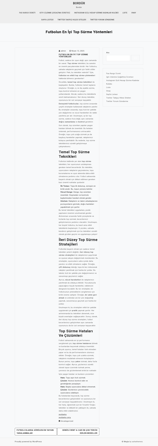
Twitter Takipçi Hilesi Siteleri (72, 20)
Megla (126, 442)
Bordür (79, 3)
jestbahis (63, 414)
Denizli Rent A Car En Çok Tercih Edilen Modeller (79, 431)
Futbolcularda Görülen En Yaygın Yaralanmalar (35, 431)
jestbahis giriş (65, 417)
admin (63, 51)
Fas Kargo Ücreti (27, 13)
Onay (133, 13)
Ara (107, 53)
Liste (125, 13)
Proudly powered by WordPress (28, 442)
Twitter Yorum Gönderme (102, 20)
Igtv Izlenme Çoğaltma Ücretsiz (55, 13)
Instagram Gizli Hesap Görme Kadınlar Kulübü (96, 13)
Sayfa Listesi (47, 20)
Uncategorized (67, 421)
